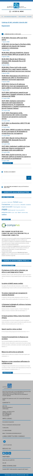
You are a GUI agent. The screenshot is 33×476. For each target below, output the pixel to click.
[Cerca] (28, 178)
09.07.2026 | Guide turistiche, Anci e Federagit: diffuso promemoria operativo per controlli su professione (16, 156)
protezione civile (6, 212)
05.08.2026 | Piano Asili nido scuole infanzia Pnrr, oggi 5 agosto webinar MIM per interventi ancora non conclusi (16, 69)
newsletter (28, 204)
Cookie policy (5, 427)
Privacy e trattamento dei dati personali (11, 424)
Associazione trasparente (8, 422)
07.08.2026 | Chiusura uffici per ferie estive (14, 39)
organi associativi (7, 207)
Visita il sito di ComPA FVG (8, 460)
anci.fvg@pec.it (8, 414)
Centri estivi (9, 202)
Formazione (6, 204)
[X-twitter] (9, 453)
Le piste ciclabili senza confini (12, 283)
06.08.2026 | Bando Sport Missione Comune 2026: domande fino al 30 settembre (14, 61)
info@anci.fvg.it (8, 413)
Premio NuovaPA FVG (20, 210)
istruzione (22, 204)
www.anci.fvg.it (5, 415)
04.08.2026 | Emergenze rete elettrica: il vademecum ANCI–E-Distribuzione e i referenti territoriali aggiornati (15, 77)
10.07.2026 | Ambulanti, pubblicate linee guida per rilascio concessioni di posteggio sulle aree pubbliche (16, 148)
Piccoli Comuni (23, 207)
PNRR (4, 209)
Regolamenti (6, 26)
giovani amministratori (15, 204)
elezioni (20, 202)
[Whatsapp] (4, 441)
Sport (19, 212)
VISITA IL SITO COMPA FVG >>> (16, 261)
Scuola (12, 212)
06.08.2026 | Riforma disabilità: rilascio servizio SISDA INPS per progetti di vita (16, 53)
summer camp (24, 212)
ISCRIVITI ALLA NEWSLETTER (16, 192)
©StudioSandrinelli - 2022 (22, 474)
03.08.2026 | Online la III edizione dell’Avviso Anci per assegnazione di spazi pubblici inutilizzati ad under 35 (15, 86)
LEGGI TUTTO (7, 163)
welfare (4, 214)
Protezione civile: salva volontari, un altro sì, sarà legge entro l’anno (15, 271)
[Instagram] (6, 453)
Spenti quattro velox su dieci (12, 329)
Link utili (4, 463)
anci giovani (4, 202)
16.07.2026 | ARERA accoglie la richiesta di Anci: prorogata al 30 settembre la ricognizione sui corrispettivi (16, 131)
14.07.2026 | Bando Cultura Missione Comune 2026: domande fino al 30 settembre (14, 140)
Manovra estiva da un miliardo (13, 352)
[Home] (2, 16)
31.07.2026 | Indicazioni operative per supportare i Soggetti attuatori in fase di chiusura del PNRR (16, 94)
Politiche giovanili (11, 210)
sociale (16, 212)
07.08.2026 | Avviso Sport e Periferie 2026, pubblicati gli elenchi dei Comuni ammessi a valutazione (16, 46)
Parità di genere (16, 207)
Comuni (15, 202)
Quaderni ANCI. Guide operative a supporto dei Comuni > (15, 469)
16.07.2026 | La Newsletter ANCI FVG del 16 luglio (16, 124)
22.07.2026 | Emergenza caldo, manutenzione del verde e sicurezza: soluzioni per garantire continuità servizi (15, 116)
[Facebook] (3, 453)
